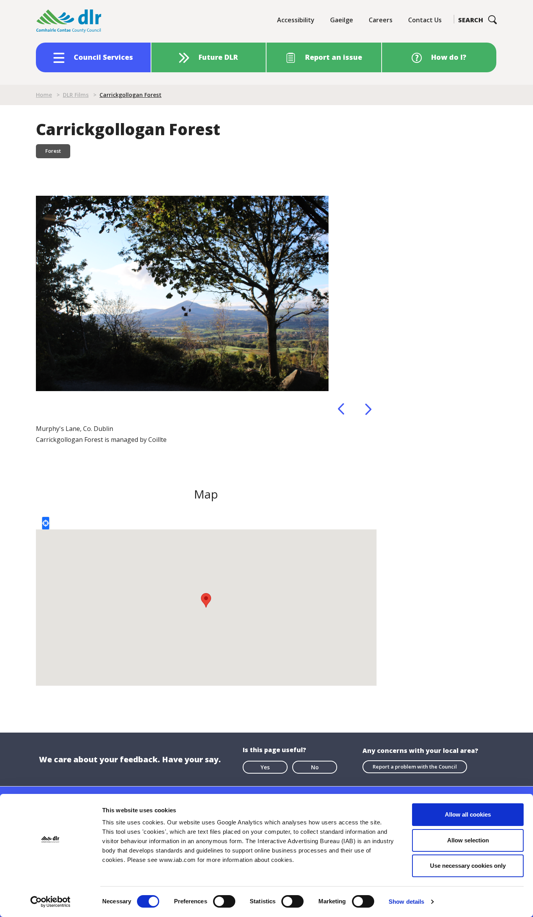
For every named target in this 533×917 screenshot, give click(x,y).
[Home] (69, 21)
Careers (381, 20)
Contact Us (425, 20)
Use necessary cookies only (468, 865)
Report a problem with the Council (415, 766)
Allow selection (468, 840)
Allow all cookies (468, 814)
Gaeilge (341, 20)
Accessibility (295, 20)
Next (368, 409)
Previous (341, 409)
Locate (45, 523)
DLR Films (76, 94)
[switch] (224, 901)
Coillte (157, 439)
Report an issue (333, 57)
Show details (406, 901)
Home (44, 94)
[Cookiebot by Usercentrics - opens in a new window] (50, 902)
